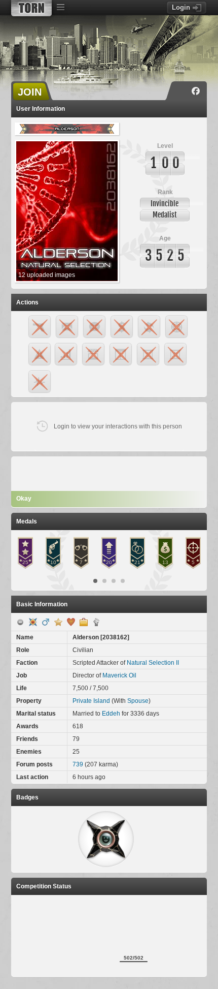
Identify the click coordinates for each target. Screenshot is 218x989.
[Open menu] (60, 7)
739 (77, 764)
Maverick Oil (119, 675)
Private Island (91, 700)
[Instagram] (181, 91)
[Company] (84, 622)
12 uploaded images (46, 275)
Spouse (138, 700)
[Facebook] (195, 91)
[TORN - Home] (31, 8)
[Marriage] (71, 622)
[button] (106, 839)
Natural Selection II (153, 662)
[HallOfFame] (33, 622)
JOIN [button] (30, 92)
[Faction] (96, 622)
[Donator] (58, 622)
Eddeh (111, 713)
